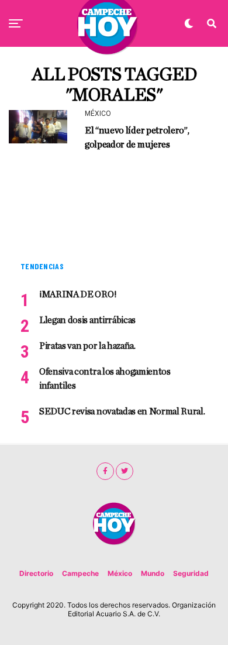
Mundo (152, 573)
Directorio (36, 573)
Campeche (80, 573)
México (120, 573)
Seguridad (191, 573)
